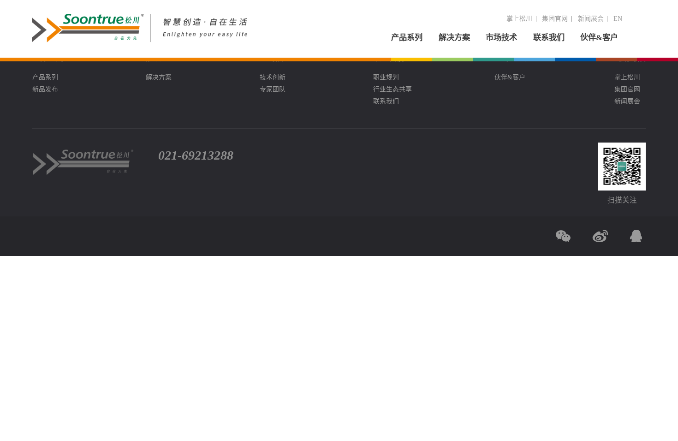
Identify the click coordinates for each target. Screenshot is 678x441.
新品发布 (45, 89)
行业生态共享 (392, 89)
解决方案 (454, 37)
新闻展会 (591, 18)
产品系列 (406, 37)
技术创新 (272, 77)
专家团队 (272, 89)
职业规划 (386, 77)
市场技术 (501, 37)
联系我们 (549, 37)
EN (617, 18)
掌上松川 (519, 18)
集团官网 (555, 18)
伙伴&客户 (599, 37)
